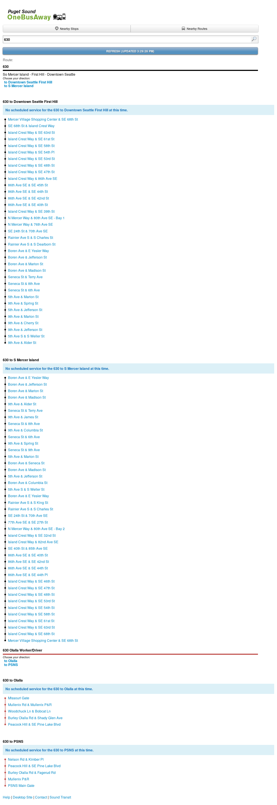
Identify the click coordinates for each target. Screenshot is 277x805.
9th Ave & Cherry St (23, 322)
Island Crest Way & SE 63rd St (31, 132)
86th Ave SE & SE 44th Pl (28, 574)
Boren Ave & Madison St (27, 270)
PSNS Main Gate (21, 785)
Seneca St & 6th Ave (24, 290)
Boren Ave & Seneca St (26, 462)
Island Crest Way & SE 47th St (31, 171)
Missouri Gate (18, 697)
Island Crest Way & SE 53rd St (31, 158)
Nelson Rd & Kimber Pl (26, 759)
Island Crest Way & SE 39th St (31, 211)
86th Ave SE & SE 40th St (28, 204)
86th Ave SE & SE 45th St (28, 184)
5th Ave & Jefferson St (25, 309)
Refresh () (130, 51)
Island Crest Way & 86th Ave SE (32, 178)
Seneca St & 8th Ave (24, 283)
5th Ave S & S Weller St (26, 336)
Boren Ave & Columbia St (27, 482)
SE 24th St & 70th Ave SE (28, 230)
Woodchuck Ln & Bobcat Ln (29, 711)
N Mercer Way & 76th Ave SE (30, 224)
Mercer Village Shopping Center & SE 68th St (43, 119)
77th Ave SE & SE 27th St (28, 522)
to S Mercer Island (19, 85)
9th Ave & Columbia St (25, 430)
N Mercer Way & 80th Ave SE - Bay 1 (36, 217)
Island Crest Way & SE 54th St (31, 607)
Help (6, 797)
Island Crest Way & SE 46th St (31, 581)
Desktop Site (22, 797)
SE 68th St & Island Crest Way (31, 125)
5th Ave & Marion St (23, 296)
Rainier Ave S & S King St (28, 502)
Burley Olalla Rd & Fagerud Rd (32, 772)
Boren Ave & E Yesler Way (28, 250)
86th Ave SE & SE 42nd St (28, 198)
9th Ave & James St (23, 416)
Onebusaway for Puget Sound (34, 13)
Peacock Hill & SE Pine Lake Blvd (34, 724)
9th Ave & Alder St (22, 342)
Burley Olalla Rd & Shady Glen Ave (35, 717)
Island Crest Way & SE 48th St (31, 165)
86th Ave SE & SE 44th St (28, 191)
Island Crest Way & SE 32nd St (32, 535)
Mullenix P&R (18, 778)
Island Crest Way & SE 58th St (31, 145)
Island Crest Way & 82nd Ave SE (33, 541)
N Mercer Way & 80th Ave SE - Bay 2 (36, 528)
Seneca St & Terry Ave (25, 276)
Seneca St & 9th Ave (24, 449)
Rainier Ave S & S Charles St (30, 237)
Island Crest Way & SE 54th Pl (31, 152)
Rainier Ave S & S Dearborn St (31, 244)
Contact (41, 797)
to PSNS (11, 664)
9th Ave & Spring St (23, 303)
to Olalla (10, 660)
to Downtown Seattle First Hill (28, 82)
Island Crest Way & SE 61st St (31, 138)
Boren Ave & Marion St (25, 263)
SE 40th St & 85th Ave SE (28, 548)
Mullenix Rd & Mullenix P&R (30, 704)
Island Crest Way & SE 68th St (31, 633)
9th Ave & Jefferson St (25, 329)
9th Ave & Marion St (23, 316)
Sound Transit (60, 797)
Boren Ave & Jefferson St (27, 257)
